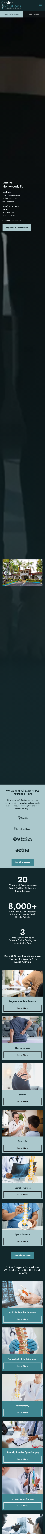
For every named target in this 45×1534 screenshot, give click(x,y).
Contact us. (16, 220)
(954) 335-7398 (11, 206)
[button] (40, 5)
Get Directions (8, 201)
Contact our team (28, 800)
